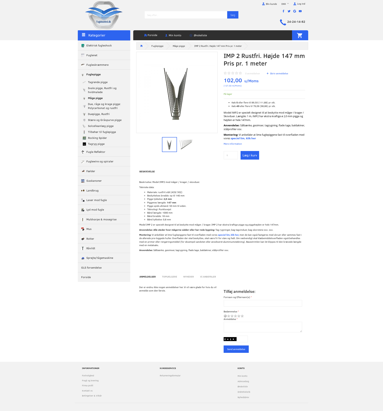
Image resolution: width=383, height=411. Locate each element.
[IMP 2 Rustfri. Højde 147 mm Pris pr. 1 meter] (177, 92)
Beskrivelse (147, 171)
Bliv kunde (271, 3)
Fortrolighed (88, 375)
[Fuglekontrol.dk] (101, 15)
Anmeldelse (230, 319)
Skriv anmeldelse (278, 73)
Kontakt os (87, 390)
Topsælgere (169, 276)
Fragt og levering (90, 380)
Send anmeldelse (236, 349)
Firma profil (87, 385)
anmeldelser (252, 73)
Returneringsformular (170, 375)
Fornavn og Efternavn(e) (237, 297)
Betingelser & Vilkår (92, 395)
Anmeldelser (147, 276)
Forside (152, 35)
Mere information (233, 143)
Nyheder (188, 276)
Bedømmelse (230, 311)
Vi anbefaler (208, 276)
